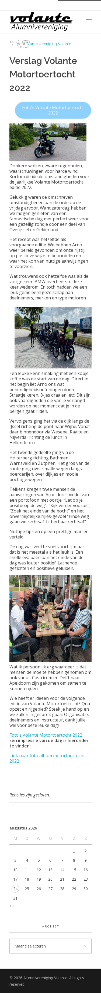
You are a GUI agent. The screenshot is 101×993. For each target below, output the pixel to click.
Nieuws (23, 46)
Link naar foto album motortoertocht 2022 (47, 758)
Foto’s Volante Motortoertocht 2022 (53, 110)
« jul (12, 905)
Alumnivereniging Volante (48, 44)
